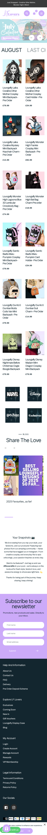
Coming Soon (9, 710)
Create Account (10, 748)
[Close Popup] (44, 824)
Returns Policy (9, 787)
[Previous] (6, 448)
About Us (7, 671)
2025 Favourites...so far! (19, 501)
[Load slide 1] (10, 36)
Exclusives (8, 705)
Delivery (7, 684)
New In (6, 714)
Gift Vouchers (9, 718)
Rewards (7, 757)
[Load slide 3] (10, 39)
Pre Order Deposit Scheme (15, 689)
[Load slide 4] (20, 39)
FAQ (5, 680)
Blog (5, 727)
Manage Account (11, 753)
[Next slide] (40, 38)
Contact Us (8, 675)
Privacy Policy (9, 783)
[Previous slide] (31, 38)
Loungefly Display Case (14, 723)
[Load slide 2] (20, 36)
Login (5, 744)
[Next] (14, 448)
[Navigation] (41, 13)
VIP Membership (10, 762)
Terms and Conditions (13, 778)
